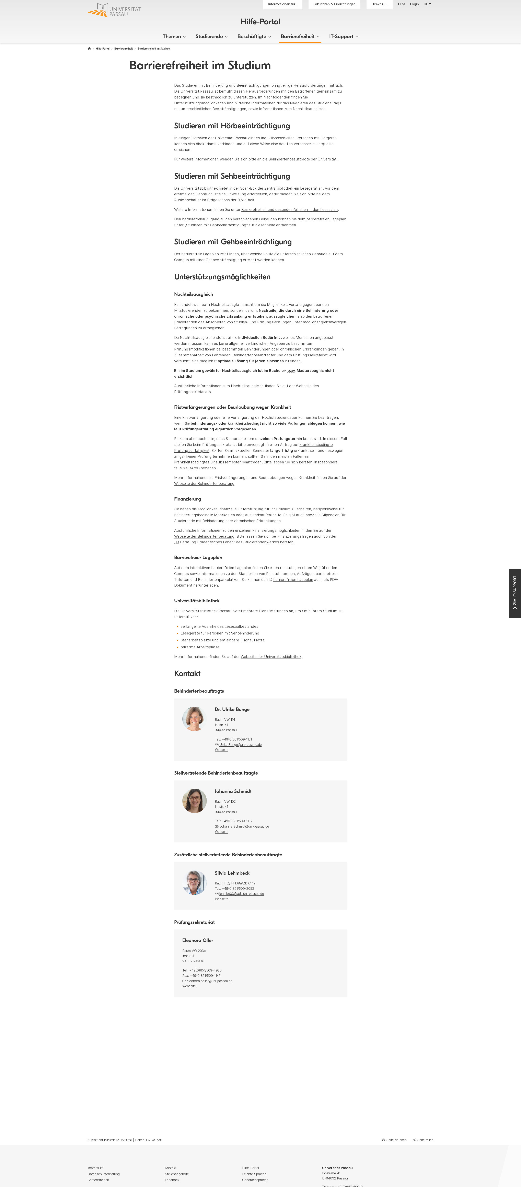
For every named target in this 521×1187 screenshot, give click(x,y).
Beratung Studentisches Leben (207, 542)
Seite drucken (396, 1140)
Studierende (209, 37)
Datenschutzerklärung (104, 1174)
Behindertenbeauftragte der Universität (302, 159)
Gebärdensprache (255, 1180)
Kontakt (170, 1168)
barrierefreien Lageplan (293, 579)
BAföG (194, 468)
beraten (305, 462)
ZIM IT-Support (515, 590)
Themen (172, 37)
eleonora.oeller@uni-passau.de (209, 981)
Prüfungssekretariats (192, 392)
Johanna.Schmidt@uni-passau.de (244, 826)
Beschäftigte (252, 37)
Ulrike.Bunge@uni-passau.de (240, 745)
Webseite (221, 750)
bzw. (292, 370)
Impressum (95, 1168)
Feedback (172, 1180)
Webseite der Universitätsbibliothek (271, 656)
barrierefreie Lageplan (200, 254)
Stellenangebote (177, 1174)
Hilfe (401, 4)
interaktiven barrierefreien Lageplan (220, 568)
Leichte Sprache (254, 1174)
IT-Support (341, 37)
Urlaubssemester (225, 462)
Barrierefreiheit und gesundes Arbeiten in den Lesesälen (289, 209)
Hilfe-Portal (260, 22)
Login (414, 4)
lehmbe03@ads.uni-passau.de (241, 894)
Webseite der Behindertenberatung (204, 483)
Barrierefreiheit (298, 37)
